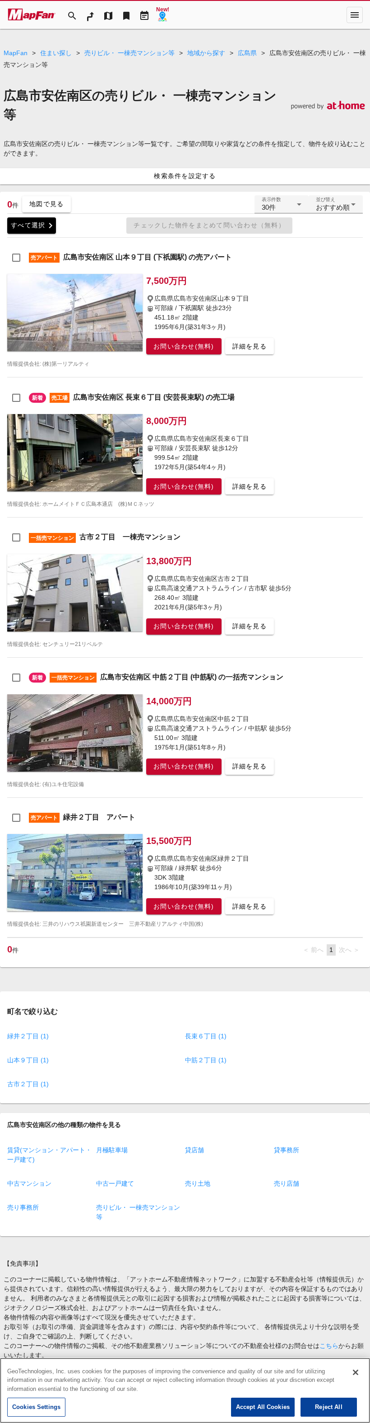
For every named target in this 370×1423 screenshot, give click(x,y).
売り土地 (197, 1183)
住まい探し (56, 53)
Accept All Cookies (263, 1407)
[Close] (355, 1372)
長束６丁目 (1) (206, 1036)
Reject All (328, 1407)
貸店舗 (194, 1150)
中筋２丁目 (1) (206, 1060)
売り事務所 (23, 1207)
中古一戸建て (115, 1183)
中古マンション (29, 1183)
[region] (185, 1390)
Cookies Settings (36, 1407)
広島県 (247, 53)
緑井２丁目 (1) (28, 1036)
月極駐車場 (112, 1150)
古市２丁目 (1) (28, 1084)
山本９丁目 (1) (28, 1060)
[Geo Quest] (162, 15)
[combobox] (281, 208)
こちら (328, 1345)
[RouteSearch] (90, 15)
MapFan (16, 53)
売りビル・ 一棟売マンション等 (129, 53)
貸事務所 (286, 1150)
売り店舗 (286, 1183)
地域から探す (206, 53)
